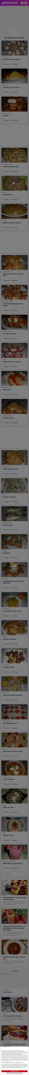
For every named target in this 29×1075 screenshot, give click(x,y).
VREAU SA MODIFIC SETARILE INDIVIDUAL (14, 1073)
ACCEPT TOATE (14, 1071)
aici (3, 1058)
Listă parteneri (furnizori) (4, 1068)
